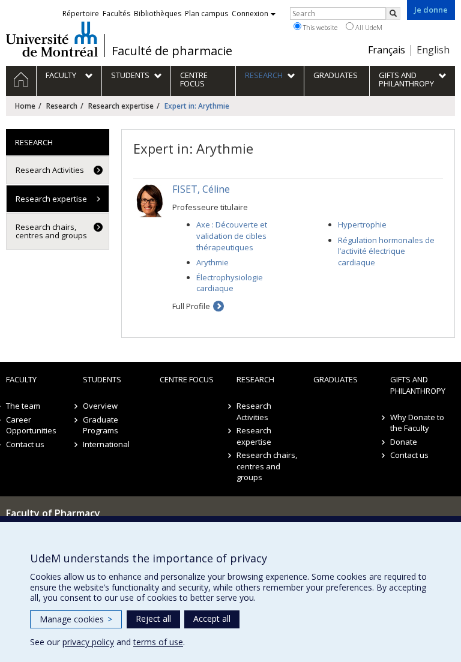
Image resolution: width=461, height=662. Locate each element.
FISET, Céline (201, 189)
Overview (100, 405)
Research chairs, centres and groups (51, 231)
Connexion (250, 13)
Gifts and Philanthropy (417, 385)
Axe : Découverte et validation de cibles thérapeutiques (231, 235)
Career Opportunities (31, 425)
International (106, 444)
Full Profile (191, 306)
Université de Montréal (52, 39)
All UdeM (368, 27)
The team (23, 405)
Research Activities (50, 169)
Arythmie (212, 262)
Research (61, 106)
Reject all (153, 618)
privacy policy (88, 642)
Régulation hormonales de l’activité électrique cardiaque (386, 251)
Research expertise (121, 106)
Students (102, 379)
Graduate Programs (100, 425)
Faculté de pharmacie (172, 51)
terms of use (158, 642)
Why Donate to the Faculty (417, 423)
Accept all (211, 618)
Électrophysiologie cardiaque (229, 283)
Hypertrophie (362, 224)
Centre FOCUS (187, 379)
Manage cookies (76, 619)
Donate (403, 441)
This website (319, 27)
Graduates (335, 379)
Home (25, 106)
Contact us (25, 444)
